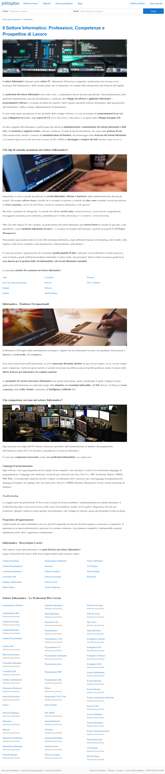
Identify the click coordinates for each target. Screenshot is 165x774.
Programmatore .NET (53, 638)
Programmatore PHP (53, 671)
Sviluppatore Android (96, 638)
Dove (76, 11)
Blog (80, 3)
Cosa (5, 11)
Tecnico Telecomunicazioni (98, 731)
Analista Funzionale (11, 560)
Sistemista (49, 566)
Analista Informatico (11, 630)
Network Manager (10, 754)
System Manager (94, 689)
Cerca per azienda (53, 770)
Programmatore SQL (53, 679)
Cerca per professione (10, 770)
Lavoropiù (49, 277)
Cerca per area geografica (32, 770)
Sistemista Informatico (54, 737)
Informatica (7, 721)
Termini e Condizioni (97, 770)
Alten (5, 277)
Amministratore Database (13, 605)
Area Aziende (156, 3)
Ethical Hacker (9, 587)
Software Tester (51, 582)
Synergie (90, 277)
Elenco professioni (64, 3)
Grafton (6, 293)
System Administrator (96, 672)
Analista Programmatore (12, 566)
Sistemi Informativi (52, 721)
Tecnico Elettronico (53, 587)
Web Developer (93, 571)
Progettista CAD (51, 622)
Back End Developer (11, 654)
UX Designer (92, 566)
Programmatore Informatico (56, 560)
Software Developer (53, 576)
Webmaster (91, 576)
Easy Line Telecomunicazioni (15, 282)
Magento (6, 729)
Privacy (111, 770)
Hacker (6, 704)
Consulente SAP (9, 576)
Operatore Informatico (54, 605)
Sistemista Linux (51, 746)
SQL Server (92, 622)
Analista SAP (8, 646)
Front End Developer (11, 696)
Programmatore (51, 630)
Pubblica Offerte (137, 3)
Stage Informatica (94, 630)
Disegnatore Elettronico (12, 688)
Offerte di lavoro (30, 3)
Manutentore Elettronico (12, 737)
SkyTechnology (51, 293)
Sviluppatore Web (94, 664)
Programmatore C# (52, 647)
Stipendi (47, 3)
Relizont (48, 287)
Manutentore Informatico (13, 746)
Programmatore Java (53, 664)
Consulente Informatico (12, 571)
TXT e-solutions (93, 282)
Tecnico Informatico (95, 560)
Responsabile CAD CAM (55, 696)
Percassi (48, 282)
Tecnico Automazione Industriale (100, 697)
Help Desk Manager (11, 712)
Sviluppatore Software (96, 655)
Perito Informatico (52, 613)
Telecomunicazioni (94, 739)
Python (48, 688)
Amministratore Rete (11, 613)
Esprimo (6, 287)
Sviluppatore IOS (94, 647)
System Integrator (94, 680)
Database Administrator (12, 582)
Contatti (120, 770)
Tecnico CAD (92, 705)
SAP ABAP (50, 712)
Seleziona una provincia (11, 616)
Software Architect (52, 571)
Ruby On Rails (51, 704)
